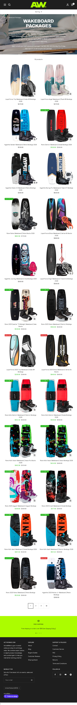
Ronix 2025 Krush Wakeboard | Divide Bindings (56, 506)
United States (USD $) (11, 688)
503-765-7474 (48, 46)
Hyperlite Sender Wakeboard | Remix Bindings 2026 (20, 145)
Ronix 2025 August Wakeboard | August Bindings (20, 506)
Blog (29, 649)
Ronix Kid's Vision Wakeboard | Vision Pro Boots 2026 (20, 462)
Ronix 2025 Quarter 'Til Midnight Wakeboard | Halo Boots (21, 325)
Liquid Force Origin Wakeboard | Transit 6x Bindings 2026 (56, 280)
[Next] (46, 605)
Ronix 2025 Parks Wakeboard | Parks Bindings (20, 593)
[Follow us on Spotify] (70, 674)
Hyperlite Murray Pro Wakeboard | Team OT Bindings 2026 (56, 189)
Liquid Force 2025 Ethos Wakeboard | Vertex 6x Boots (56, 371)
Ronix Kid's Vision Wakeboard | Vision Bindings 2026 (56, 460)
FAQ (54, 653)
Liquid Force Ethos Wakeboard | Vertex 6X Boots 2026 (56, 234)
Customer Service (58, 649)
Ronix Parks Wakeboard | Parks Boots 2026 (20, 233)
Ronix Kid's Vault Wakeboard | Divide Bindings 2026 (21, 549)
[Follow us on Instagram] (60, 674)
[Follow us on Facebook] (55, 674)
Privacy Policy (57, 656)
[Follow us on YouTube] (65, 674)
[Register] (31, 680)
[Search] (9, 5)
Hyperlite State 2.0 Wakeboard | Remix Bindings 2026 (21, 189)
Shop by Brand (32, 660)
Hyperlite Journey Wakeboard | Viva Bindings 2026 (21, 279)
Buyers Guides (32, 653)
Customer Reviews (34, 656)
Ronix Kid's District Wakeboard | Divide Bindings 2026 (56, 416)
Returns (55, 660)
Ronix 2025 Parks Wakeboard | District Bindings (56, 324)
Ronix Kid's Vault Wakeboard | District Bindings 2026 (56, 549)
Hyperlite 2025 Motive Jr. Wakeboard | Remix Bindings (56, 594)
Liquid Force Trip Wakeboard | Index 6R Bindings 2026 (20, 100)
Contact (55, 646)
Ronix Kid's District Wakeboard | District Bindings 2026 (20, 416)
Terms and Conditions (60, 663)
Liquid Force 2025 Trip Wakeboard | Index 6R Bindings (20, 371)
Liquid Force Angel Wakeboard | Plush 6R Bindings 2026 (56, 100)
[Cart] (72, 5)
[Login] (67, 5)
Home (5, 17)
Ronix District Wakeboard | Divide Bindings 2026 (56, 145)
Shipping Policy (50, 629)
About (30, 646)
